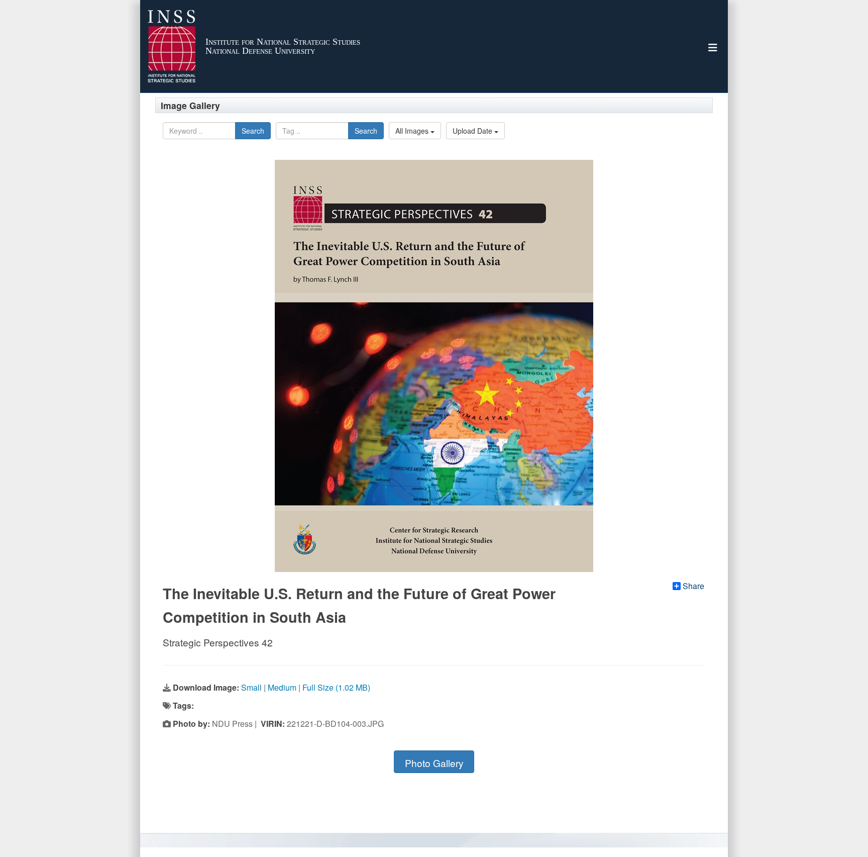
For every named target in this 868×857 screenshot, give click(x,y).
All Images (412, 131)
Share (693, 586)
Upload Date (473, 131)
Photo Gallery (434, 763)
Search (253, 131)
